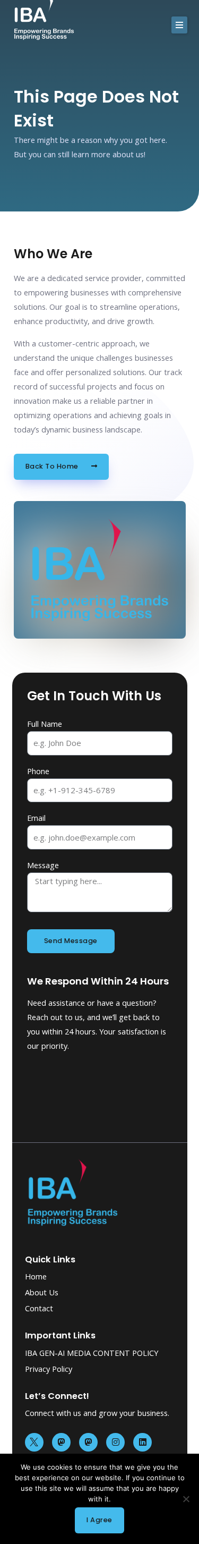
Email (36, 817)
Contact (39, 1308)
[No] (185, 1499)
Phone (38, 771)
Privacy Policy (48, 1368)
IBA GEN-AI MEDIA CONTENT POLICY (91, 1352)
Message (43, 865)
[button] (179, 24)
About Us (41, 1292)
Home (36, 1276)
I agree (99, 1519)
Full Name (44, 723)
